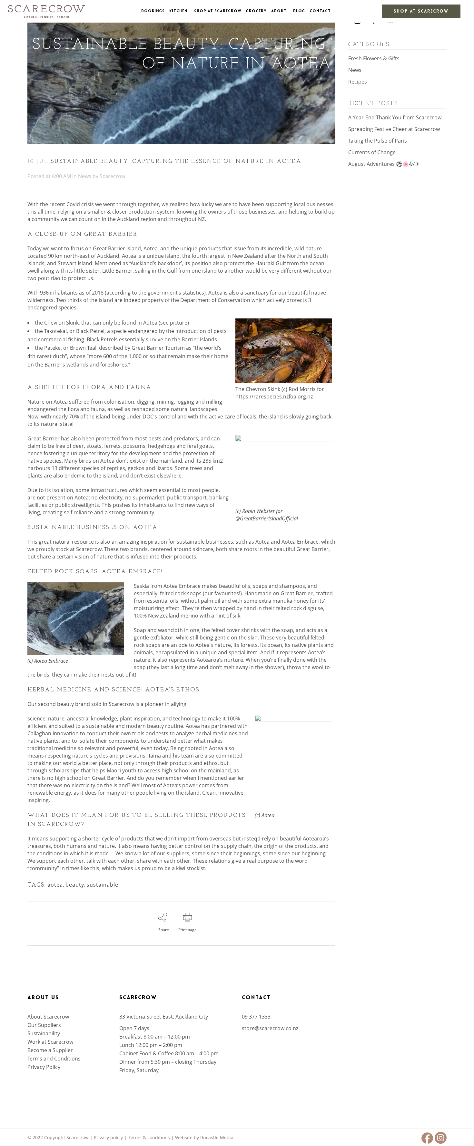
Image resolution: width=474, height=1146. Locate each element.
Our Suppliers (44, 1025)
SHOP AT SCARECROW (421, 11)
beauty (74, 884)
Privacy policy (108, 1137)
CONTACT (320, 11)
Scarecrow (112, 176)
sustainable (102, 884)
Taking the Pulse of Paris (377, 140)
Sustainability (43, 1033)
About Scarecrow (48, 1016)
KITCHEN (178, 11)
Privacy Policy (43, 1067)
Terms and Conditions (54, 1058)
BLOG (299, 11)
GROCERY (256, 11)
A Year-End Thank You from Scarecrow (394, 117)
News (84, 176)
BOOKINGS (153, 11)
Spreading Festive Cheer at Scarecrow (394, 129)
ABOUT (279, 11)
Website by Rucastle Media (204, 1137)
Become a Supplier (50, 1050)
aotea (55, 884)
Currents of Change (372, 152)
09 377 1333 (256, 1016)
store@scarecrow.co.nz (270, 1028)
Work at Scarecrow (50, 1041)
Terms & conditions (149, 1137)
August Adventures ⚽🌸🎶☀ (384, 163)
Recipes (357, 81)
